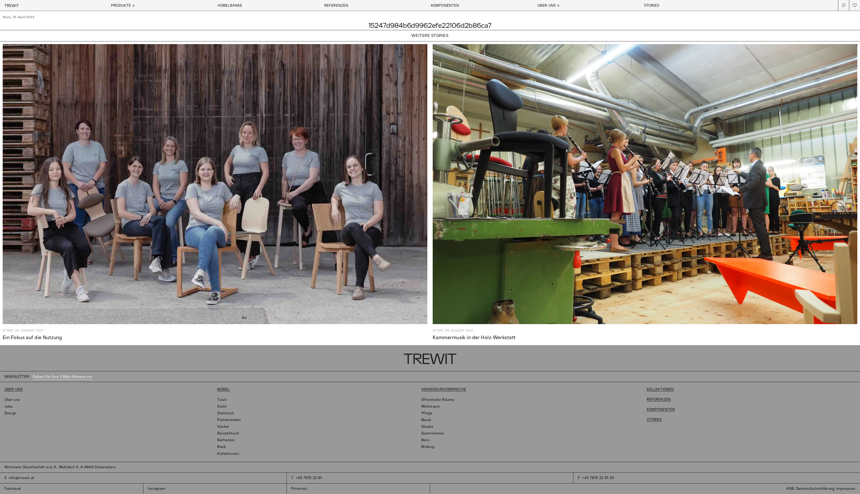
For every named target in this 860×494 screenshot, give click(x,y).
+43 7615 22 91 (309, 478)
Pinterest (299, 489)
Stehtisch (225, 413)
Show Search (843, 5)
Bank (221, 447)
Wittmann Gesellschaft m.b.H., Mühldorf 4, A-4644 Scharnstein (60, 467)
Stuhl (221, 406)
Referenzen (336, 6)
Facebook (12, 489)
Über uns (13, 389)
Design (10, 413)
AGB (790, 489)
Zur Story (430, 41)
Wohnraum (430, 406)
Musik (426, 420)
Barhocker (226, 440)
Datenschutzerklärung (815, 489)
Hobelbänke (230, 6)
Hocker (223, 427)
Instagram (156, 489)
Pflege (427, 413)
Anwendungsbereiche (443, 389)
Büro (425, 440)
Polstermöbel (229, 420)
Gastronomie (432, 433)
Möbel (223, 389)
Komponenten (445, 6)
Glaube (427, 427)
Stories (651, 6)
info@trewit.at (21, 478)
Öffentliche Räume (437, 400)
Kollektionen (228, 454)
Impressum (846, 489)
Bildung (427, 447)
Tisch (222, 400)
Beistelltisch (228, 433)
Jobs (8, 406)
